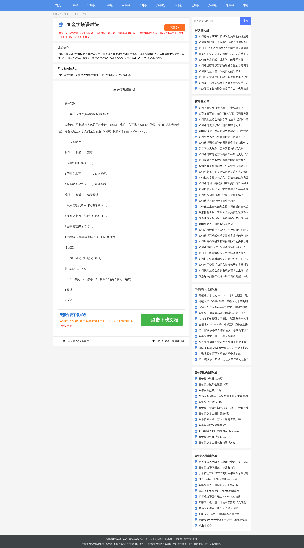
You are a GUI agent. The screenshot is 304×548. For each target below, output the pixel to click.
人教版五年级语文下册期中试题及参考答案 (224, 318)
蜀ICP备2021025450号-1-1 (140, 539)
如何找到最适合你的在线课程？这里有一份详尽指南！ (230, 270)
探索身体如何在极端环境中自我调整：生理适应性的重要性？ (234, 276)
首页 (58, 5)
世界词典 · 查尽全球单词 (185, 539)
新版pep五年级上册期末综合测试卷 (219, 514)
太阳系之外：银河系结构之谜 (216, 224)
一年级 (74, 5)
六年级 (160, 5)
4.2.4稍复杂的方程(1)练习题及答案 (219, 431)
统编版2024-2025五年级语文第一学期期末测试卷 (227, 347)
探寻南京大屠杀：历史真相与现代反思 (221, 148)
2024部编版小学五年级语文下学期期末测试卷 (225, 330)
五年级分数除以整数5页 (212, 425)
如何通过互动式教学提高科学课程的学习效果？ (226, 235)
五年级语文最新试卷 (206, 289)
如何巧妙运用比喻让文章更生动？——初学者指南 (228, 189)
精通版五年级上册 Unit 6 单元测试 (219, 508)
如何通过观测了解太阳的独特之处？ (220, 125)
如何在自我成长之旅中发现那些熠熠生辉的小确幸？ (229, 42)
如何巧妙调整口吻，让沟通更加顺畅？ (221, 195)
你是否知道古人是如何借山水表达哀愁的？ (224, 53)
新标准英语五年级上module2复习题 (219, 496)
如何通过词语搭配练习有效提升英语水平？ (224, 183)
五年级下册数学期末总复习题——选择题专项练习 (228, 407)
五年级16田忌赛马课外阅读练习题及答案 (222, 312)
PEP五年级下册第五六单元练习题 (218, 479)
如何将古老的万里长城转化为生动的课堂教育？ (226, 36)
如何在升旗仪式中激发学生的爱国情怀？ (222, 59)
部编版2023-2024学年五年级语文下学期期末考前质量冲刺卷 (234, 301)
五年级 (143, 5)
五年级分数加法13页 (211, 390)
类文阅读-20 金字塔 (78, 341)
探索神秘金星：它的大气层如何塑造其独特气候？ (228, 212)
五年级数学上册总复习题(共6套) (217, 442)
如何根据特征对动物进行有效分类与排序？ (224, 258)
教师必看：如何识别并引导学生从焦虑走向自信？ (228, 166)
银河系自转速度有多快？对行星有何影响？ (224, 229)
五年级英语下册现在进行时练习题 (218, 485)
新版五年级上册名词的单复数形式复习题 (222, 502)
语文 (84, 14)
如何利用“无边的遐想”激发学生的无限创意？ (225, 48)
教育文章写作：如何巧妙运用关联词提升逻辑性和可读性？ (233, 113)
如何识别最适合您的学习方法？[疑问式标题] (225, 119)
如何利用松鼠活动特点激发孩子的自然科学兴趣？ (228, 264)
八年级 (212, 5)
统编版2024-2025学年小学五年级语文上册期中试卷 (228, 324)
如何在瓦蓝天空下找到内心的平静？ (220, 71)
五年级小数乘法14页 (211, 402)
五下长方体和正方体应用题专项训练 (220, 419)
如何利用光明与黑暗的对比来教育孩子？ (222, 137)
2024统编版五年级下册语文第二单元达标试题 (225, 359)
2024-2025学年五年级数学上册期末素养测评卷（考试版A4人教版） (238, 396)
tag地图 (168, 539)
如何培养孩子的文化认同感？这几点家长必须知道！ (229, 171)
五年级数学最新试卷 (206, 372)
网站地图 (158, 539)
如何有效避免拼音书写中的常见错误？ (221, 107)
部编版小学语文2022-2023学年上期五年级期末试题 (228, 295)
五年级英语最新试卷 (206, 455)
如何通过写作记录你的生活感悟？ (218, 200)
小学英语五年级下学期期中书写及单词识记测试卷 (228, 473)
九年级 (230, 5)
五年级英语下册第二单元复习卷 (217, 467)
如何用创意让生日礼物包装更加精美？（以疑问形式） (230, 77)
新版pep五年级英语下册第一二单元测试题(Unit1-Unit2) (230, 519)
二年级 (91, 5)
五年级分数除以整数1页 (212, 436)
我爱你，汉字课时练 (173, 341)
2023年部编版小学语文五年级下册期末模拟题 (225, 342)
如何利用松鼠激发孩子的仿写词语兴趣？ (222, 253)
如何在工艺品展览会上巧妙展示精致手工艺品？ (226, 82)
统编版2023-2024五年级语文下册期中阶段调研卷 (227, 307)
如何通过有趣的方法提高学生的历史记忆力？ (225, 154)
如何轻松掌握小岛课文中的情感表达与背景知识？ (228, 177)
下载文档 (175, 27)
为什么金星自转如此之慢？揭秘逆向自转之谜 (225, 206)
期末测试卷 (205, 525)
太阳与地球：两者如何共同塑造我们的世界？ (225, 131)
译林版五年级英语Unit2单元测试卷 (219, 490)
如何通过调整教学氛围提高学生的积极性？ (224, 142)
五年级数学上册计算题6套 (214, 413)
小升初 (178, 5)
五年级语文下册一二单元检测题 (217, 336)
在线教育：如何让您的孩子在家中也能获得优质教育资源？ (233, 88)
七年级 (195, 5)
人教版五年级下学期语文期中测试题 (220, 353)
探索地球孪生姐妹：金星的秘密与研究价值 (224, 218)
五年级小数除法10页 (211, 378)
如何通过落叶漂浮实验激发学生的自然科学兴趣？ (228, 65)
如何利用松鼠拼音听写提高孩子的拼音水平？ (225, 241)
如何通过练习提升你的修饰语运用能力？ (222, 247)
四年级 (126, 5)
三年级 (108, 5)
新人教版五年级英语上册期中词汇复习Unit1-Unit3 (228, 461)
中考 (246, 5)
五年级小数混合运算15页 (213, 384)
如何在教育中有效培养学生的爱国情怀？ (222, 160)
